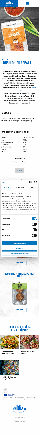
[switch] (34, 224)
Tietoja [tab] (32, 187)
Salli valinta (19, 248)
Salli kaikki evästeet (19, 243)
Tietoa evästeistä (19, 421)
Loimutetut (19, 170)
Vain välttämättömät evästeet (19, 253)
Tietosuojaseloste (19, 417)
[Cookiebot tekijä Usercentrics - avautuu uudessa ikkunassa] (29, 182)
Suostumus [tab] (7, 187)
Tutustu (21, 263)
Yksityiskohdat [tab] (19, 187)
